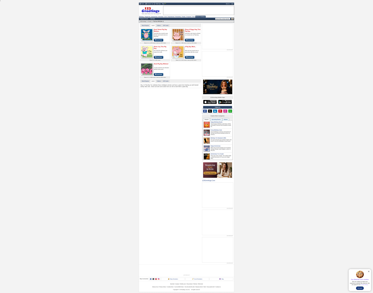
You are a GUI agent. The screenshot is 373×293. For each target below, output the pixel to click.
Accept (360, 288)
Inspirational (171, 16)
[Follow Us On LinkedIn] (215, 111)
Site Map (172, 283)
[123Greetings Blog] (217, 170)
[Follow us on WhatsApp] (230, 111)
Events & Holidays (200, 16)
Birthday (141, 16)
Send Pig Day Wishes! (161, 64)
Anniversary (154, 16)
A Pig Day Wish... (190, 46)
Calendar (152, 19)
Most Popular (145, 25)
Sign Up (228, 3)
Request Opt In (199, 286)
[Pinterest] (156, 279)
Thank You (147, 16)
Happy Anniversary (215, 145)
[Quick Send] (142, 39)
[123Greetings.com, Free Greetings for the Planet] (151, 10)
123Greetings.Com (208, 180)
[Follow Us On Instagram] (225, 111)
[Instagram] (158, 279)
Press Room (189, 283)
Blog (163, 3)
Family (183, 16)
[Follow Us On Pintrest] (220, 111)
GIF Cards (165, 25)
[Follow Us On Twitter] (210, 111)
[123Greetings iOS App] (210, 102)
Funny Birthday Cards (216, 130)
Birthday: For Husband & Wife (218, 138)
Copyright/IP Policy (179, 286)
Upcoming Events (216, 119)
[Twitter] (153, 279)
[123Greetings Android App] (225, 102)
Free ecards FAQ (211, 286)
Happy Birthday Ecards (216, 122)
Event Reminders (198, 279)
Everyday (161, 16)
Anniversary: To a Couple (217, 153)
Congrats (188, 16)
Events (150, 21)
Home (142, 3)
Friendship (178, 16)
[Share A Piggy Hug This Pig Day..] (177, 34)
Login (232, 3)
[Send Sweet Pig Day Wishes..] (146, 34)
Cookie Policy (170, 286)
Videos (159, 25)
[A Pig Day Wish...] (177, 52)
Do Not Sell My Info (190, 286)
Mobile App (158, 3)
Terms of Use (155, 286)
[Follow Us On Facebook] (205, 111)
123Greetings (143, 21)
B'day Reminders (174, 279)
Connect (149, 3)
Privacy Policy (162, 286)
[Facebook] (151, 279)
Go (232, 18)
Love (165, 16)
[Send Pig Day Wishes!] (146, 69)
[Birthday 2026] (217, 87)
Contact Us (218, 286)
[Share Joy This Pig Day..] (146, 52)
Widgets (195, 283)
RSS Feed (200, 283)
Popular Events (144, 19)
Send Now (159, 40)
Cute (193, 16)
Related (226, 119)
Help (205, 286)
